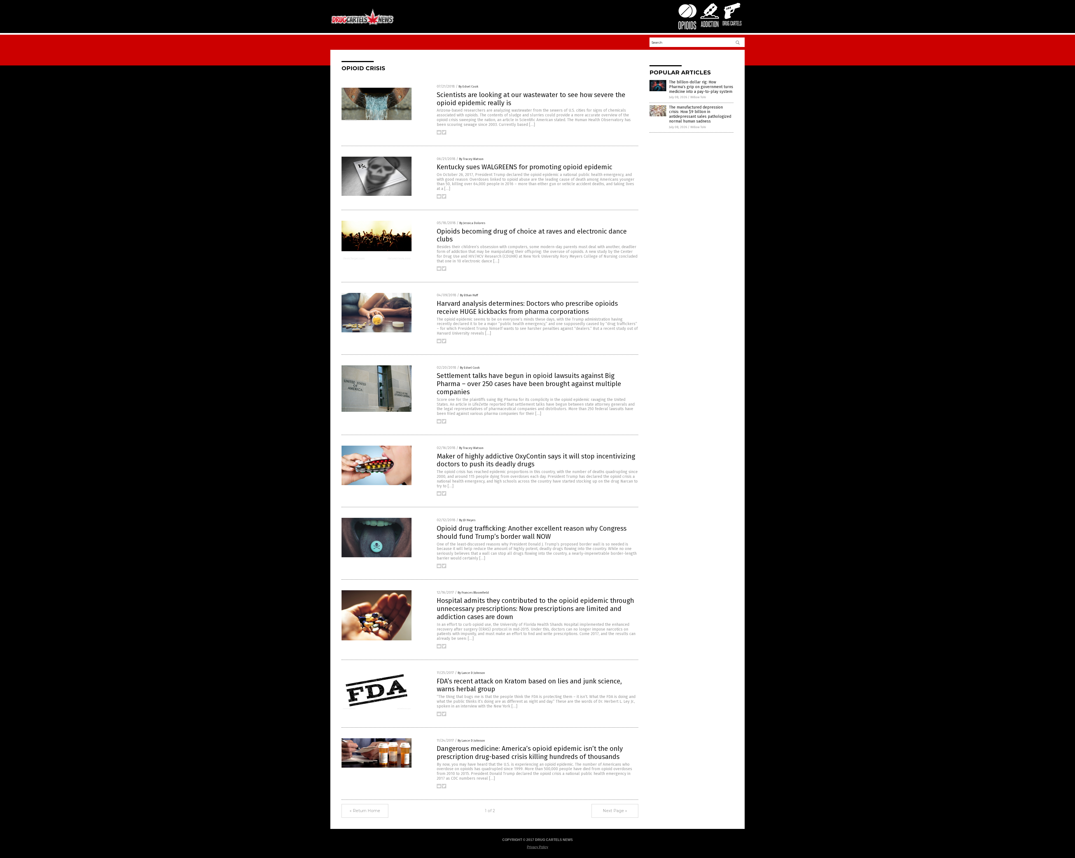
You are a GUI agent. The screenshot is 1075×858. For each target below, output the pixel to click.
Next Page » (615, 810)
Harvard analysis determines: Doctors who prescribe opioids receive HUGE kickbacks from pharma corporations (527, 308)
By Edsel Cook (468, 86)
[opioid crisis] (362, 25)
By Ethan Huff (469, 295)
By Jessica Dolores (472, 223)
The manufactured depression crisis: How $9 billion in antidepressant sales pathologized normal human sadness (700, 114)
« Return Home (365, 810)
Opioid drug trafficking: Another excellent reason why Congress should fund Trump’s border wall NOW (532, 532)
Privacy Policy (537, 847)
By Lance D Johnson (471, 673)
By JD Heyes (467, 520)
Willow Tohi (698, 97)
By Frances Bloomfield (473, 592)
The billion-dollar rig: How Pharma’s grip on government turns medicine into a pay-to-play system (701, 87)
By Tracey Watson (471, 159)
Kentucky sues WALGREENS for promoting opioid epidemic (524, 167)
